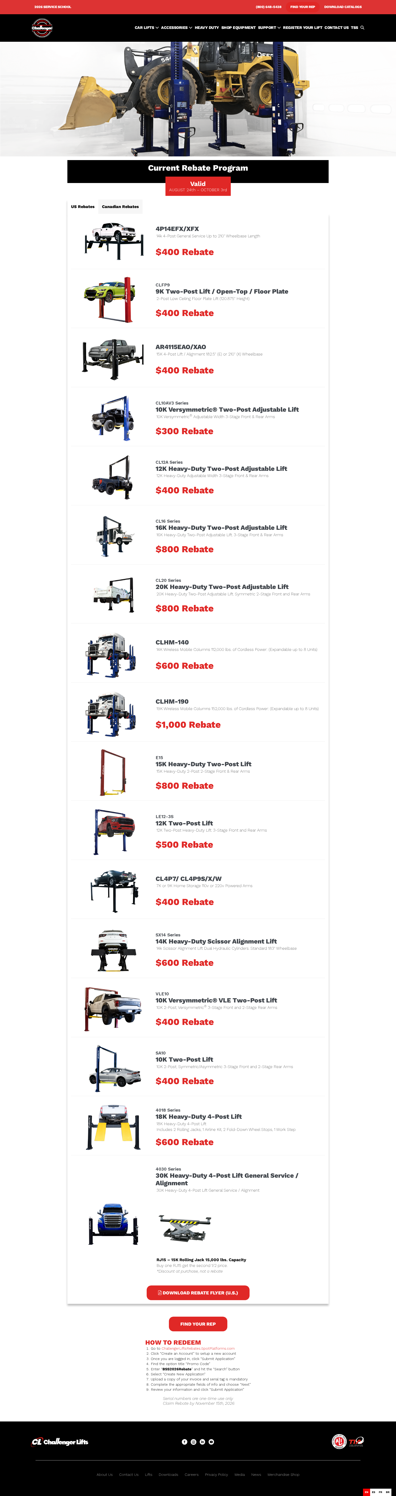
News (256, 1474)
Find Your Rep (302, 7)
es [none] (373, 1492)
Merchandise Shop (284, 1474)
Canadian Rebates (120, 206)
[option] (373, 1492)
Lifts (148, 1474)
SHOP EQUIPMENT (238, 27)
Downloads (168, 1474)
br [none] (388, 1492)
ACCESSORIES (175, 27)
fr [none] (380, 1492)
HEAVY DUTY (207, 27)
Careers (191, 1474)
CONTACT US (336, 27)
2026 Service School (52, 7)
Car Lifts (145, 27)
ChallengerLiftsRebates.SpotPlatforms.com (198, 1348)
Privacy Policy (216, 1474)
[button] (362, 28)
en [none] (366, 1492)
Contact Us (128, 1474)
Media (240, 1474)
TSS (354, 27)
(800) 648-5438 (268, 7)
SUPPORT (267, 27)
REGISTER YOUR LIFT (302, 27)
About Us (105, 1474)
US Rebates (83, 206)
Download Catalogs (343, 7)
